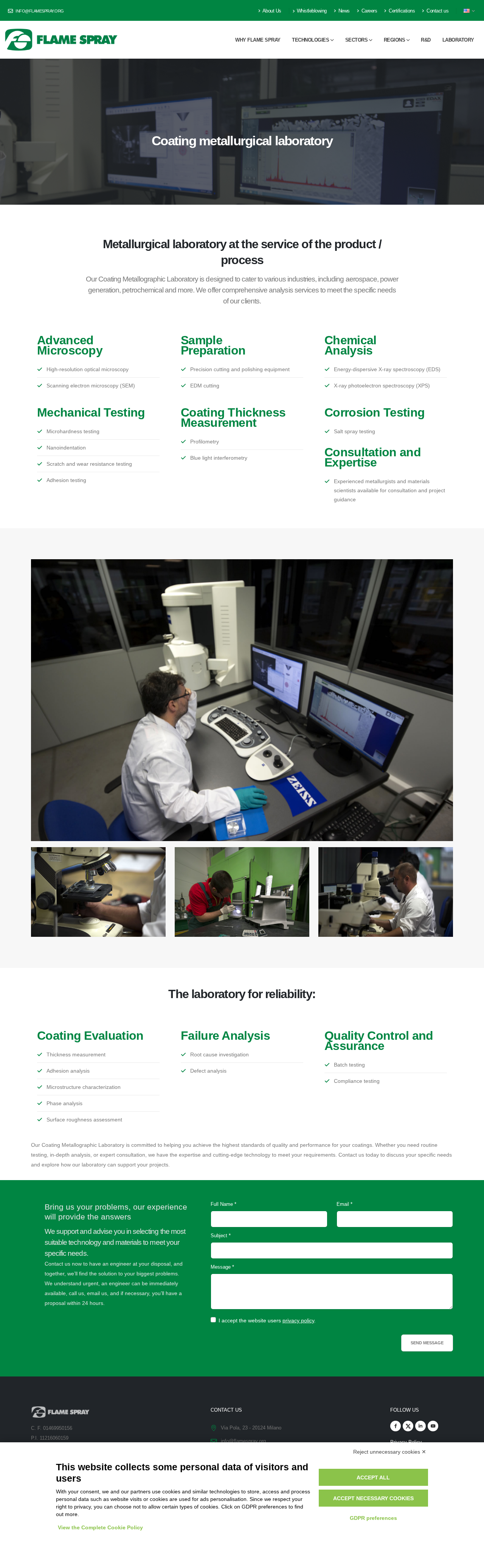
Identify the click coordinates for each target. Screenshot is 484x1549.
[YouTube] (433, 1426)
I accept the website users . (267, 1320)
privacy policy (298, 1320)
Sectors (356, 40)
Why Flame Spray (258, 40)
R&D (426, 40)
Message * (222, 1267)
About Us (271, 11)
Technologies (310, 40)
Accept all (373, 1477)
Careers (368, 11)
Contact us (437, 11)
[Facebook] (395, 1426)
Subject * (221, 1235)
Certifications (401, 11)
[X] (408, 1426)
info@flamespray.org (39, 11)
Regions (394, 40)
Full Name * (223, 1204)
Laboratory (458, 40)
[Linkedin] (420, 1426)
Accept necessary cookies (373, 1498)
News (343, 11)
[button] (469, 11)
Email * (344, 1204)
